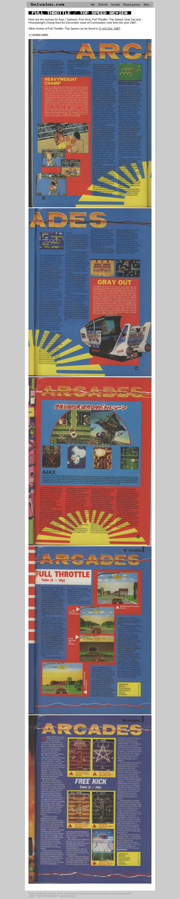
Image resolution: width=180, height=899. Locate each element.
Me (93, 4)
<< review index (38, 34)
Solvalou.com (48, 4)
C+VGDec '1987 (109, 28)
